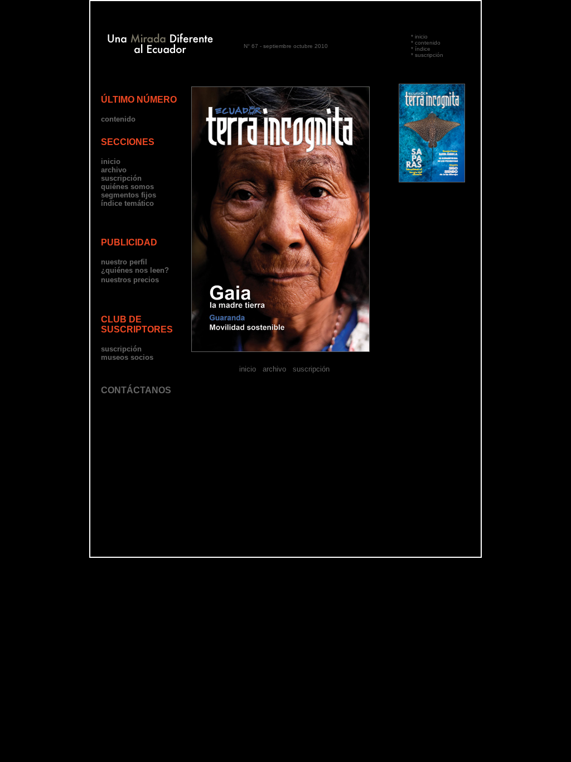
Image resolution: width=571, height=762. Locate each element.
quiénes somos (127, 186)
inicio (421, 36)
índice (422, 49)
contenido (428, 43)
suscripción (429, 55)
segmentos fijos (128, 195)
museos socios (127, 357)
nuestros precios (130, 280)
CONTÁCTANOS (136, 390)
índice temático (127, 203)
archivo (114, 170)
